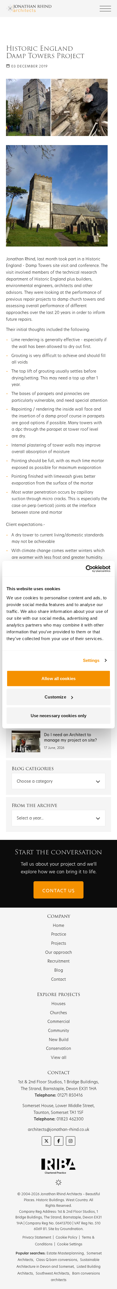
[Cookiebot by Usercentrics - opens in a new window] (85, 568)
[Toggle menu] (105, 9)
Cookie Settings (69, 1244)
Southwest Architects (52, 1273)
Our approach (58, 952)
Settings (91, 660)
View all (58, 1057)
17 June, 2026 (54, 748)
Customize (55, 697)
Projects (58, 943)
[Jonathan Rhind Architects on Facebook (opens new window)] (58, 1141)
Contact (58, 979)
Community (58, 1030)
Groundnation (71, 1228)
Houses (58, 1003)
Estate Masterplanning (65, 1253)
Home (58, 925)
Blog (58, 970)
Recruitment (58, 961)
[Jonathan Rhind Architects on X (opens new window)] (46, 1141)
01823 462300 (70, 1119)
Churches (58, 1012)
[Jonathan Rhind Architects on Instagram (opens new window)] (70, 1141)
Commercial (58, 1021)
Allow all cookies (58, 678)
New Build (58, 1039)
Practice (58, 934)
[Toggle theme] (58, 1182)
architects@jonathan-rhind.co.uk (58, 1129)
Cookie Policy (66, 1237)
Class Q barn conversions (56, 1259)
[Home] (28, 8)
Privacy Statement (36, 1237)
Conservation (58, 1048)
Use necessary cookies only (59, 715)
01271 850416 (70, 1095)
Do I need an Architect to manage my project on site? (70, 737)
